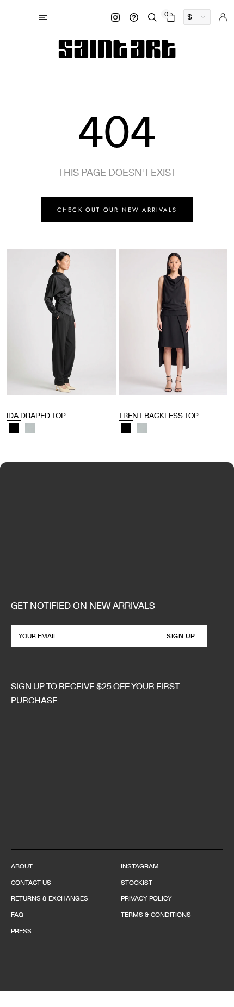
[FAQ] (134, 17)
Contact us (31, 882)
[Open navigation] (44, 17)
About (22, 866)
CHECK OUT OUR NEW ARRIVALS (117, 209)
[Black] (14, 428)
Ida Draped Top (36, 415)
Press (21, 930)
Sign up (181, 635)
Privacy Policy (146, 898)
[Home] (117, 49)
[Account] (223, 17)
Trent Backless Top (159, 415)
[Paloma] (30, 428)
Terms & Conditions (156, 914)
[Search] (152, 17)
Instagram (140, 866)
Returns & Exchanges (49, 898)
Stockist (136, 882)
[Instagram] (115, 17)
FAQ (17, 914)
